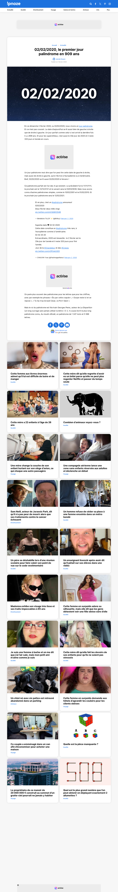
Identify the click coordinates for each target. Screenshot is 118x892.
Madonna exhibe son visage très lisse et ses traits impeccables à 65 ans (33, 607)
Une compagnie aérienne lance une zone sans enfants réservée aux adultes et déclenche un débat (85, 468)
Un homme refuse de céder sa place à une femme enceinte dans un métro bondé (84, 514)
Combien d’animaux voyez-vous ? (81, 422)
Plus (108, 10)
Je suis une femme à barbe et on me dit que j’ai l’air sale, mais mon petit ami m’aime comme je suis (32, 655)
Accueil (54, 45)
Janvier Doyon (60, 59)
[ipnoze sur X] (100, 4)
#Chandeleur (49, 248)
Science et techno (69, 10)
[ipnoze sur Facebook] (95, 4)
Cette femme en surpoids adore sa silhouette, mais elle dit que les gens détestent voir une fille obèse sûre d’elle (85, 609)
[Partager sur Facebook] (50, 325)
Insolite (13, 382)
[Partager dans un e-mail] (67, 325)
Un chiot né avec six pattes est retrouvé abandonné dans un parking (32, 699)
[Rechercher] (91, 4)
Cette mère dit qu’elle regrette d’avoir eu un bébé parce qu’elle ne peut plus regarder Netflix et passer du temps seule (83, 377)
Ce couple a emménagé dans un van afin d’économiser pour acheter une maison (30, 747)
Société (23, 10)
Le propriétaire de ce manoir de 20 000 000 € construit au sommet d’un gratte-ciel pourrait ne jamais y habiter (33, 793)
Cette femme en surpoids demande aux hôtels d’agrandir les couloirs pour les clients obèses (85, 701)
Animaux (86, 10)
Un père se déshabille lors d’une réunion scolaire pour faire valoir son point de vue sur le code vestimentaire (33, 563)
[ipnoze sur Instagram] (110, 4)
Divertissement (38, 10)
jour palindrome (85, 126)
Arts (97, 10)
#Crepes (65, 248)
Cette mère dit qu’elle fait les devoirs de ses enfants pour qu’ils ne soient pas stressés (85, 655)
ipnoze (13, 4)
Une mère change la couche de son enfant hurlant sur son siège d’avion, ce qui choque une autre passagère (32, 468)
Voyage (53, 10)
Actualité (10, 10)
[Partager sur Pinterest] (61, 325)
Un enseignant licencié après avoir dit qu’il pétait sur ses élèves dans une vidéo (83, 563)
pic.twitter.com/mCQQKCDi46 (48, 212)
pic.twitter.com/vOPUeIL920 (47, 251)
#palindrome (57, 202)
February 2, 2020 (67, 218)
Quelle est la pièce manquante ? (80, 744)
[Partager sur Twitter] (56, 325)
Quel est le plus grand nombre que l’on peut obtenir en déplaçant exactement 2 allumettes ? (85, 793)
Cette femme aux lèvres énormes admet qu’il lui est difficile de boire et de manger (32, 376)
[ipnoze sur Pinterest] (105, 4)
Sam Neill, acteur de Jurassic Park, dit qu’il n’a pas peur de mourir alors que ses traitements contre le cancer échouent (31, 515)
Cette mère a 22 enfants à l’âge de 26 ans (31, 423)
